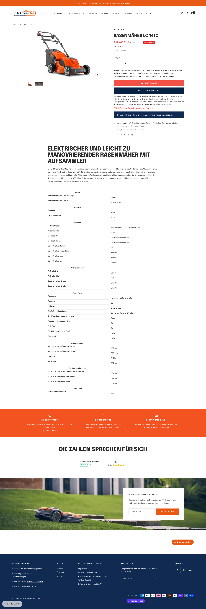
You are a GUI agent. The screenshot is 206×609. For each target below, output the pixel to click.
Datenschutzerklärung (87, 572)
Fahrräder (115, 13)
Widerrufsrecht (84, 580)
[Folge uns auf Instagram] (183, 570)
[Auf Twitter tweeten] (128, 135)
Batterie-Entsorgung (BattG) (90, 584)
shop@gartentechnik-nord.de (156, 427)
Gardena (104, 13)
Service (139, 13)
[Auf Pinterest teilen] (124, 135)
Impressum (83, 568)
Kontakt (149, 13)
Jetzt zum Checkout (149, 91)
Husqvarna (92, 13)
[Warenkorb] (192, 13)
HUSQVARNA (119, 30)
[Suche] (182, 13)
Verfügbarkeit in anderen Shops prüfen (130, 130)
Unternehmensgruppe (75, 13)
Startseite (58, 13)
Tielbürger (127, 13)
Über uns (60, 572)
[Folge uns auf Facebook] (177, 570)
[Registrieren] (156, 578)
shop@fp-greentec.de (27, 586)
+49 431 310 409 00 (35, 581)
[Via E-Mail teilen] (132, 134)
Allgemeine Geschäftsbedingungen (92, 576)
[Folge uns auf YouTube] (190, 570)
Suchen (60, 568)
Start (14, 24)
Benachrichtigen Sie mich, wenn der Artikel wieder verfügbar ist (145, 115)
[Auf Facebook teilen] (121, 135)
